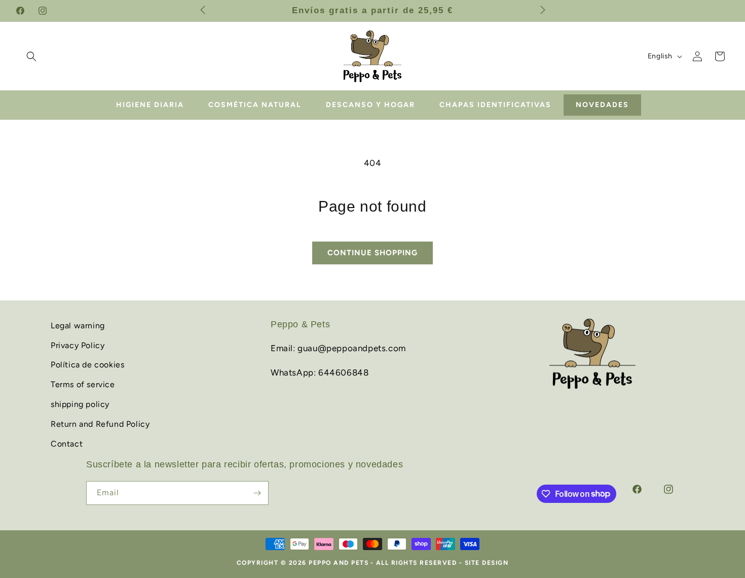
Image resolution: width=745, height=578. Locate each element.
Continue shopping (372, 252)
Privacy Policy (77, 345)
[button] (31, 56)
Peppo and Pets (338, 562)
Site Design (487, 562)
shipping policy (80, 404)
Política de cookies (87, 364)
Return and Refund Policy (100, 424)
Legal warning (78, 325)
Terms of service (83, 384)
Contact (67, 443)
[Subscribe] (257, 493)
